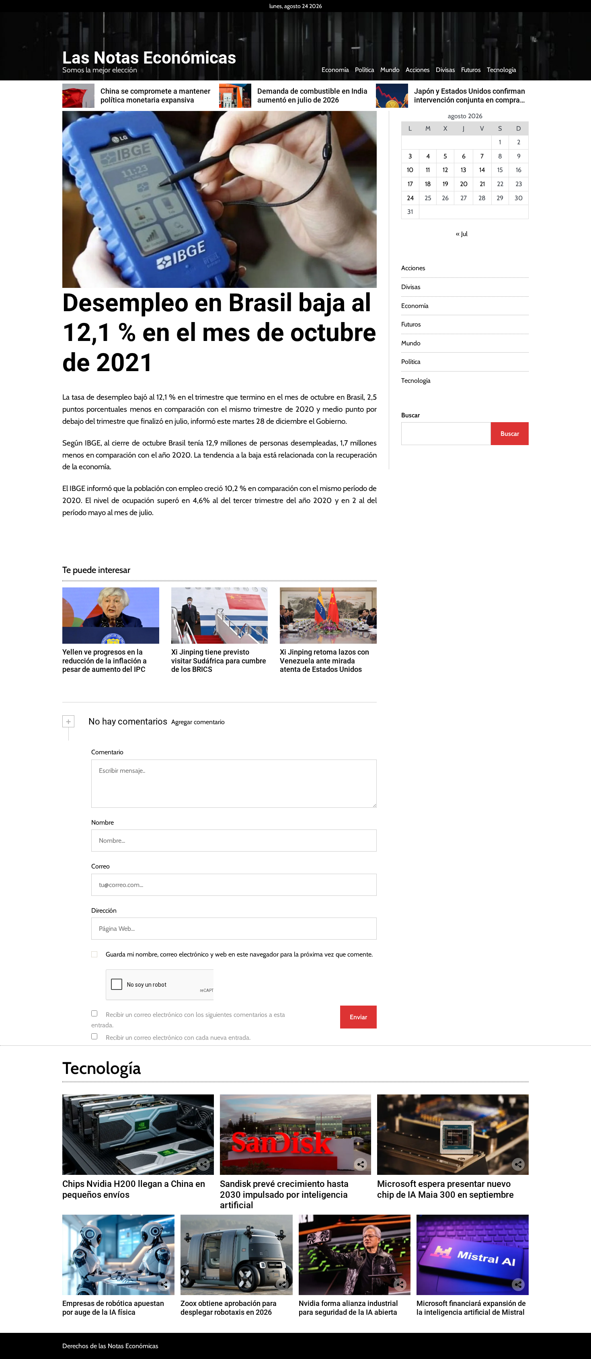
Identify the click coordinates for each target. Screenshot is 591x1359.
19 (445, 184)
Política (364, 70)
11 (428, 170)
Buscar (410, 415)
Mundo (390, 70)
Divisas (445, 70)
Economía (335, 70)
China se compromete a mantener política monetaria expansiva (155, 95)
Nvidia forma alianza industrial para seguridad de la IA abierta (348, 1307)
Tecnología (501, 70)
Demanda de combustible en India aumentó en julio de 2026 (312, 95)
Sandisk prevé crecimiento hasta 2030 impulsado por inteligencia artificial (284, 1194)
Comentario (107, 752)
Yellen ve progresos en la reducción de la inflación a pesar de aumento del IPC (104, 660)
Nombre (102, 822)
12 (445, 170)
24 (410, 198)
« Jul (462, 234)
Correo (100, 866)
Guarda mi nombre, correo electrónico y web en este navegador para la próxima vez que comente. (239, 954)
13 (463, 170)
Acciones (418, 70)
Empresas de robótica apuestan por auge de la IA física (113, 1307)
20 (464, 184)
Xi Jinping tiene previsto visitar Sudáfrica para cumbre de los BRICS (218, 660)
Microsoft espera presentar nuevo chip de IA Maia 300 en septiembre (445, 1189)
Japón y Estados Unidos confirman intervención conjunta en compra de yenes (469, 100)
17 (410, 184)
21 (482, 184)
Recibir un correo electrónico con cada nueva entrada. (178, 1037)
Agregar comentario (198, 722)
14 (482, 170)
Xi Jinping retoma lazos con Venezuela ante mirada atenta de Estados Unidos (324, 660)
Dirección (104, 910)
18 (428, 184)
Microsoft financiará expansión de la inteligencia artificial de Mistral (471, 1307)
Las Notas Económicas (149, 57)
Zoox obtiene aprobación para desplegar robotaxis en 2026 (229, 1307)
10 (410, 170)
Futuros (471, 70)
